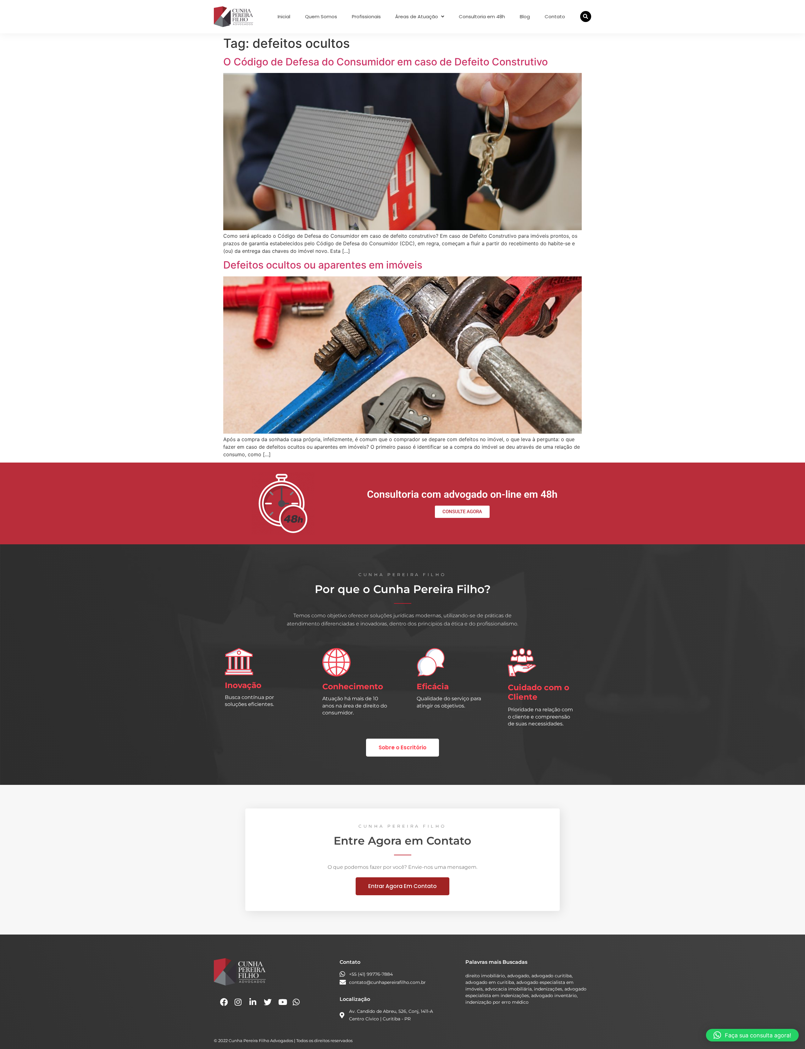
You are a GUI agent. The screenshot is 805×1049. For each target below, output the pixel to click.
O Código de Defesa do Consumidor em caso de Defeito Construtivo (385, 62)
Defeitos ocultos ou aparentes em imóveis (322, 265)
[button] (585, 16)
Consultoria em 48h (482, 17)
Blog (525, 17)
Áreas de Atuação (416, 17)
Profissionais (366, 17)
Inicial (284, 17)
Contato (555, 17)
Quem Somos (321, 17)
